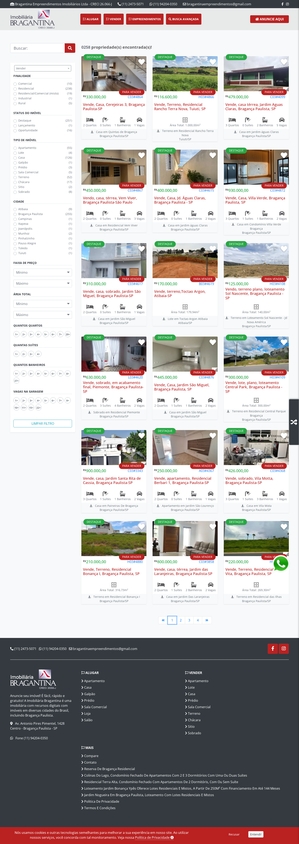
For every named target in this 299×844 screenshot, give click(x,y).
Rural (22, 103)
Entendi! (256, 834)
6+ (53, 334)
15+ (31, 407)
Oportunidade (28, 130)
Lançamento (26, 125)
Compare (90, 756)
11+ (24, 407)
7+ (60, 334)
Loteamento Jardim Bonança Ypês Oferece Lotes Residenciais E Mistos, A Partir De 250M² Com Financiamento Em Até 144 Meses (181, 788)
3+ (31, 334)
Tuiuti (22, 253)
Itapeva (23, 224)
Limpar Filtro (43, 423)
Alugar (92, 19)
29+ (68, 334)
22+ (38, 407)
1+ (16, 334)
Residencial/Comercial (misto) (38, 93)
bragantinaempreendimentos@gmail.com (218, 4)
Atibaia (23, 209)
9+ (67, 400)
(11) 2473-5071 (132, 4)
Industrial (25, 98)
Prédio (22, 167)
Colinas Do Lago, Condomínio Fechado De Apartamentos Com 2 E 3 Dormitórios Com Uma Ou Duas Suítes (165, 775)
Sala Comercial (28, 172)
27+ (16, 380)
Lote (21, 153)
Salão (88, 720)
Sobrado (24, 192)
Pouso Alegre (27, 243)
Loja (87, 713)
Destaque (24, 120)
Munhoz (23, 233)
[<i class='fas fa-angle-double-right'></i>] (207, 620)
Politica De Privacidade (101, 801)
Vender (115, 19)
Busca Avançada (185, 19)
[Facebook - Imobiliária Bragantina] (283, 4)
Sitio (21, 187)
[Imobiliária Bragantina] (22, 19)
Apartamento (27, 148)
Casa (21, 157)
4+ (38, 334)
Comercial (25, 84)
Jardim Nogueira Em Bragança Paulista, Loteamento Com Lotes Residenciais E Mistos (148, 795)
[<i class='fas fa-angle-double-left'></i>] (163, 620)
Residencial (26, 88)
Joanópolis (25, 228)
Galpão (23, 162)
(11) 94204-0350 (164, 4)
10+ (16, 407)
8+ (67, 373)
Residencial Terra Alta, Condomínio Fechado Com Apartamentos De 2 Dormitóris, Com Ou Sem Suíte (160, 782)
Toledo (22, 248)
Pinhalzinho (26, 238)
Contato (90, 762)
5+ (45, 334)
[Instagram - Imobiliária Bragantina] (287, 4)
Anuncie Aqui (271, 19)
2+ (23, 334)
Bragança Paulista (30, 214)
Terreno (23, 177)
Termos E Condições (99, 808)
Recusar (234, 834)
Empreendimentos (146, 19)
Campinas (25, 219)
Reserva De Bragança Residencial (109, 769)
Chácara (23, 182)
